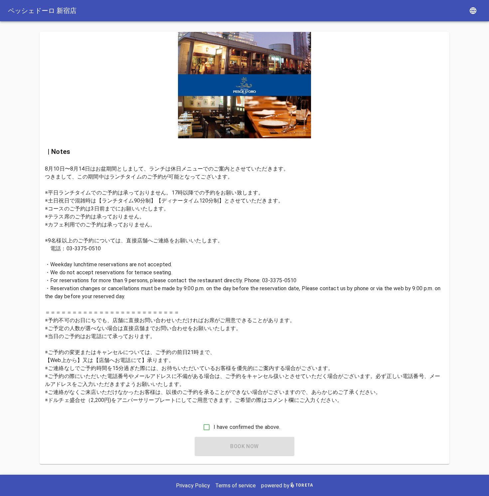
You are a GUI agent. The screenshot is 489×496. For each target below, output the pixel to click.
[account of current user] (473, 11)
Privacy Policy (193, 485)
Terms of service (235, 485)
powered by (276, 485)
